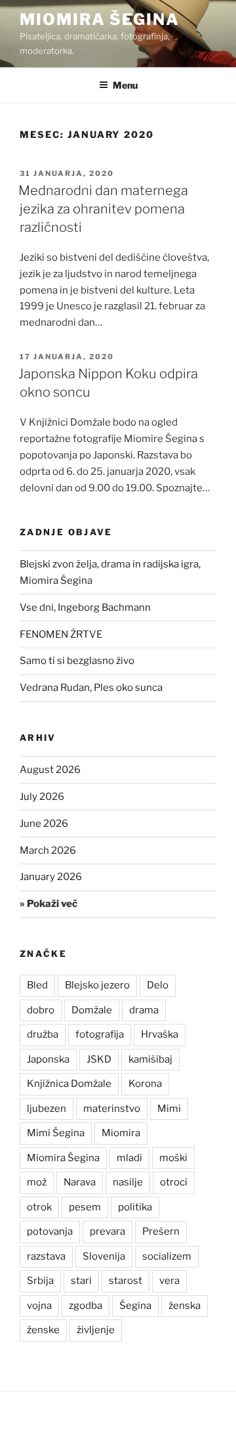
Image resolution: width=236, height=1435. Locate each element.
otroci (173, 1182)
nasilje (128, 1182)
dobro (40, 1010)
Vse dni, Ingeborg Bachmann (85, 607)
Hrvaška (159, 1034)
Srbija (40, 1281)
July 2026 (42, 797)
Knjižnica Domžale (69, 1084)
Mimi (169, 1109)
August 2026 (50, 770)
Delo (157, 985)
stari (81, 1281)
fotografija (99, 1034)
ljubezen (46, 1109)
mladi (129, 1158)
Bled (37, 985)
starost (125, 1281)
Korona (145, 1084)
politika (135, 1207)
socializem (166, 1256)
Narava (80, 1182)
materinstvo (111, 1109)
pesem (85, 1207)
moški (173, 1158)
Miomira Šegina (100, 19)
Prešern (161, 1231)
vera (169, 1281)
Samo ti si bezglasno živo (77, 661)
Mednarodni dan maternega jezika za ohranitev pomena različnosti (103, 209)
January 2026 (51, 877)
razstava (46, 1256)
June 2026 (44, 823)
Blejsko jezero (97, 985)
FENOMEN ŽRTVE (61, 634)
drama (144, 1010)
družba (42, 1034)
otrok (39, 1207)
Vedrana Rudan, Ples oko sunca (91, 688)
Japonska (48, 1059)
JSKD (99, 1059)
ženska (184, 1306)
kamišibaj (150, 1059)
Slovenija (104, 1256)
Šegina (135, 1306)
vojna (39, 1306)
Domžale (91, 1010)
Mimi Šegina (56, 1133)
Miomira (121, 1133)
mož (37, 1182)
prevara (107, 1231)
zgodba (85, 1306)
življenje (96, 1330)
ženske (43, 1330)
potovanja (50, 1231)
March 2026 (48, 850)
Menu (125, 85)
